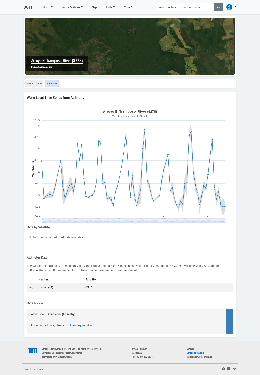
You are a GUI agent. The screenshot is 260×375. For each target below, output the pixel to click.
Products (44, 7)
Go (218, 7)
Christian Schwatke (195, 352)
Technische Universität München (57, 356)
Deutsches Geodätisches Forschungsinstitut (62, 352)
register (81, 325)
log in (69, 325)
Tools (109, 7)
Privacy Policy (29, 369)
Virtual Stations (71, 7)
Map (94, 7)
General (29, 83)
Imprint (40, 369)
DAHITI (28, 7)
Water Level (51, 83)
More (127, 7)
